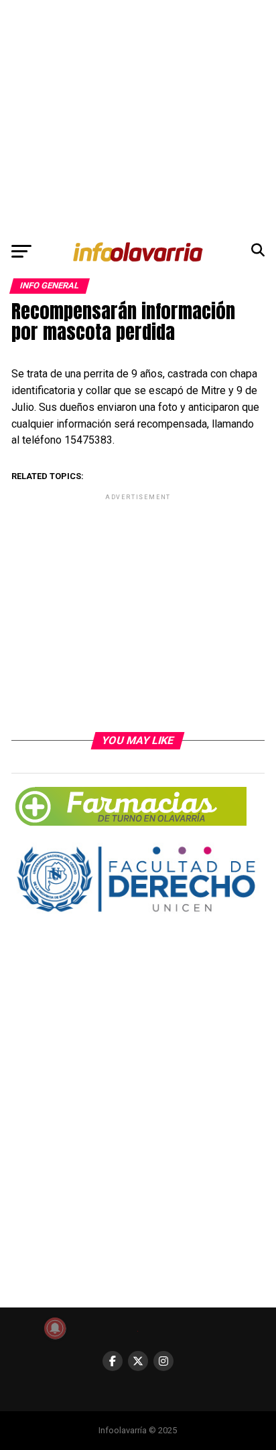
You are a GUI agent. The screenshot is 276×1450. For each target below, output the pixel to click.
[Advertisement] (138, 117)
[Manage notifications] (55, 1328)
